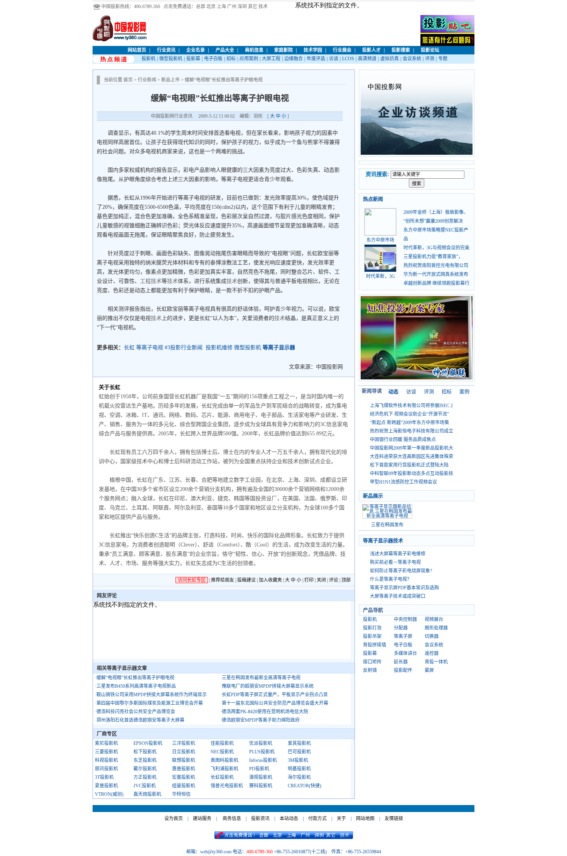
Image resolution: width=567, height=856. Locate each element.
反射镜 (370, 670)
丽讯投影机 (106, 768)
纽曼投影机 (183, 785)
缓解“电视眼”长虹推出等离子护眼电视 (135, 677)
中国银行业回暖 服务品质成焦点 (403, 439)
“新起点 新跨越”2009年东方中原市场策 (409, 422)
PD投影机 (259, 768)
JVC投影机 (144, 785)
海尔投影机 (299, 777)
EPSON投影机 (147, 743)
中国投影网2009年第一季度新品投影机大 (411, 448)
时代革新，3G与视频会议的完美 (436, 247)
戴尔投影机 (145, 768)
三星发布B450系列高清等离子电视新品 (136, 686)
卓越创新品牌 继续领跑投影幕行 (436, 283)
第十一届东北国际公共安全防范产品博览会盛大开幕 (275, 703)
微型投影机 (170, 58)
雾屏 (429, 670)
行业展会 (342, 50)
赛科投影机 (260, 785)
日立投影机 (183, 751)
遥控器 (432, 653)
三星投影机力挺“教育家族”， (433, 256)
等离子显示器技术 (383, 540)
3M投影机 (298, 760)
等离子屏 (403, 636)
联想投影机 (183, 760)
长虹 (129, 347)
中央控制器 (405, 619)
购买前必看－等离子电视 (395, 562)
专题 (442, 58)
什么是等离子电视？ (391, 579)
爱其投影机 (299, 743)
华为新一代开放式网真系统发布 (435, 274)
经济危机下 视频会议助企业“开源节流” (409, 414)
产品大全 (225, 50)
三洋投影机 (183, 743)
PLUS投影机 (262, 751)
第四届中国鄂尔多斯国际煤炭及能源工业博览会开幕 (149, 703)
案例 (464, 391)
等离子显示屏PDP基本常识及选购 (404, 587)
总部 (200, 6)
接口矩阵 (372, 662)
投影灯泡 (372, 628)
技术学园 (313, 50)
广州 (231, 6)
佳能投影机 (222, 743)
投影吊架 (372, 636)
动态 (393, 391)
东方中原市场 (380, 240)
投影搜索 (401, 50)
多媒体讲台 (405, 653)
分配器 (401, 628)
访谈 (333, 58)
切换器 (432, 636)
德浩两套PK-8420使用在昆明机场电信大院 (265, 711)
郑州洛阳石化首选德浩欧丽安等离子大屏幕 (140, 720)
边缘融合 (293, 58)
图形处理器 (436, 628)
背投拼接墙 (374, 645)
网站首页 (137, 50)
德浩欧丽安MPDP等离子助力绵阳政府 (261, 720)
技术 (263, 6)
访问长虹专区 (192, 580)
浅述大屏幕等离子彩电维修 (397, 554)
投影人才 (371, 50)
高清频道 (367, 58)
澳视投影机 (260, 777)
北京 (211, 6)
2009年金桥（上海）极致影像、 (435, 212)
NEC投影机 (222, 751)
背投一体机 (436, 662)
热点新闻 (373, 199)
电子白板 (213, 58)
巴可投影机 (299, 751)
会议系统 (412, 58)
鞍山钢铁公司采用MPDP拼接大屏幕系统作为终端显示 (151, 694)
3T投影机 (104, 777)
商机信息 (254, 50)
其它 (252, 6)
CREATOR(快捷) (304, 785)
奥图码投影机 (224, 760)
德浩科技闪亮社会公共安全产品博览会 (135, 711)
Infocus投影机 (263, 760)
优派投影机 (260, 743)
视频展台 (434, 619)
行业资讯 (166, 50)
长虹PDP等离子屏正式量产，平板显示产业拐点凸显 (275, 694)
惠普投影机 (183, 768)
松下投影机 (145, 751)
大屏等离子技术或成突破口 (397, 596)
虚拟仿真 (389, 58)
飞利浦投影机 (224, 768)
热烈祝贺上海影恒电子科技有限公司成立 (411, 431)
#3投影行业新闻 (183, 347)
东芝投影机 (145, 760)
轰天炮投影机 (147, 794)
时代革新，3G (380, 276)
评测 (429, 58)
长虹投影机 (222, 777)
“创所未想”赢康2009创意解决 (433, 221)
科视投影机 (106, 760)
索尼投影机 (106, 743)
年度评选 (316, 58)
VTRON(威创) (109, 794)
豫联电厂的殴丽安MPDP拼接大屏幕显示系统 (268, 686)
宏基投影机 (183, 777)
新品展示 (373, 496)
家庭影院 (283, 50)
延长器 (401, 662)
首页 (128, 80)
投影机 (148, 58)
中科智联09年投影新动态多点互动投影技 (411, 473)
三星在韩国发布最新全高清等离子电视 (261, 677)
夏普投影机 (106, 785)
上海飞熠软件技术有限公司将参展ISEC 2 (411, 405)
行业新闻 (147, 80)
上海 (221, 6)
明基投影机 (299, 768)
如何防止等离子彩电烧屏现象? (401, 570)
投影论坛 (430, 50)
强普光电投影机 (227, 785)
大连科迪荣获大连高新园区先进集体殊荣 (411, 456)
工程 (145, 281)
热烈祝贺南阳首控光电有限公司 (435, 265)
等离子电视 (149, 347)
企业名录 (195, 50)
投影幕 (193, 58)
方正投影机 (145, 777)
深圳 (242, 6)
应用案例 (249, 58)
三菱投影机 (106, 751)
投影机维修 (219, 347)
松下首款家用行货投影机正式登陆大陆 (409, 465)
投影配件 (403, 670)
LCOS (348, 58)
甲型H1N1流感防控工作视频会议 (403, 482)
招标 (231, 58)
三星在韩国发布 (387, 525)
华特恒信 (181, 794)
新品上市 (170, 80)
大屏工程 (271, 58)
